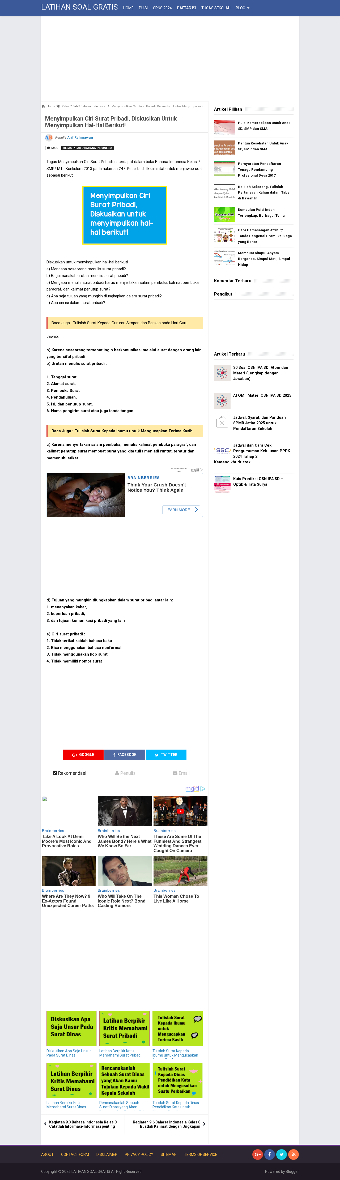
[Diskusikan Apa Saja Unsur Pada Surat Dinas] (71, 1028)
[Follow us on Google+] (257, 1154)
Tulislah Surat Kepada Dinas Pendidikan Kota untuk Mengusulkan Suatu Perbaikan (175, 1109)
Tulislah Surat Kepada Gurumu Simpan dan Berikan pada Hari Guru (130, 322)
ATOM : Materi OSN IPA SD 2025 (262, 395)
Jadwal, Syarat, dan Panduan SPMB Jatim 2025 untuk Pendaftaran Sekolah (259, 423)
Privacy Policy (139, 1154)
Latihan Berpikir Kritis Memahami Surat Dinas (66, 1105)
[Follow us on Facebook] (269, 1154)
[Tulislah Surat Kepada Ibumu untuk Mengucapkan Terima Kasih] (177, 1028)
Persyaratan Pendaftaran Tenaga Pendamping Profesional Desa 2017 (259, 169)
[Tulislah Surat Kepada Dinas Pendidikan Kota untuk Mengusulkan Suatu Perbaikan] (177, 1080)
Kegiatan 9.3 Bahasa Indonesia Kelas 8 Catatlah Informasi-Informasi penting (83, 1124)
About (47, 1154)
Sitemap (169, 1154)
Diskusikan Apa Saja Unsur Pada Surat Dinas (68, 1053)
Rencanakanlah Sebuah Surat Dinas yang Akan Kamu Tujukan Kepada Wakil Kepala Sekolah (122, 1109)
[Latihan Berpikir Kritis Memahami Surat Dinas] (71, 1080)
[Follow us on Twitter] (281, 1154)
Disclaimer (106, 1154)
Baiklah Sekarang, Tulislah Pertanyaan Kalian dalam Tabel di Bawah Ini (264, 192)
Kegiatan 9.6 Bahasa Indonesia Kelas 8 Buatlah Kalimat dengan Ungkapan (166, 1124)
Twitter (168, 755)
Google (86, 755)
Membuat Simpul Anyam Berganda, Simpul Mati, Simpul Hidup (264, 259)
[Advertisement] (170, 58)
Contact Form (75, 1154)
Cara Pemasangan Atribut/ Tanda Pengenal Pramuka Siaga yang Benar (265, 236)
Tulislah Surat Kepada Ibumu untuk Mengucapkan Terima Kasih (134, 431)
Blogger (292, 1171)
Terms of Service (200, 1154)
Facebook (127, 755)
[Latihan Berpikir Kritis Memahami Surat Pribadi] (124, 1028)
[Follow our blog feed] (293, 1154)
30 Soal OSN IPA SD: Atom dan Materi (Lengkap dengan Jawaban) (260, 373)
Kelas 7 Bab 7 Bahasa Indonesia (87, 148)
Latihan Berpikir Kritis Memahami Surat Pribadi (120, 1053)
